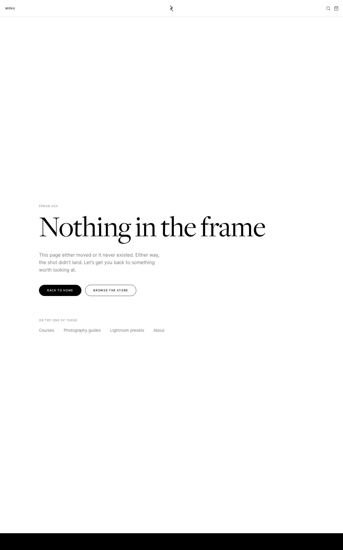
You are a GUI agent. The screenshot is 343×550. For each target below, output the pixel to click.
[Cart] (336, 8)
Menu (10, 8)
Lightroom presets (127, 330)
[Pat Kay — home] (171, 8)
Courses (46, 330)
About (159, 330)
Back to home (60, 290)
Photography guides (82, 330)
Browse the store (110, 290)
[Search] (328, 8)
